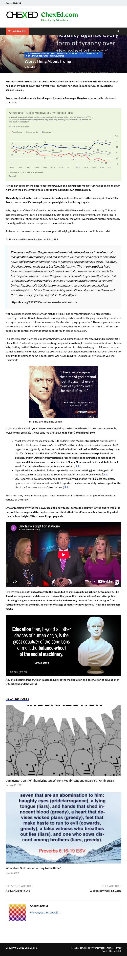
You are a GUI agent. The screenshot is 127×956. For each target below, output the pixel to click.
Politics (73, 53)
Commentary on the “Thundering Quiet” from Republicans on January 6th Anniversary (60, 780)
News (53, 53)
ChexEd (31, 67)
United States (42, 56)
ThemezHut (115, 951)
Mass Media (44, 53)
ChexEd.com (59, 14)
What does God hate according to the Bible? (33, 868)
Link (77, 466)
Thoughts (30, 56)
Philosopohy (63, 53)
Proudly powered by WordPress (87, 947)
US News (53, 56)
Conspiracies (32, 53)
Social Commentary (88, 53)
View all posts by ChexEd (45, 912)
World (61, 56)
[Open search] (118, 31)
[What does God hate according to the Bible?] (63, 829)
